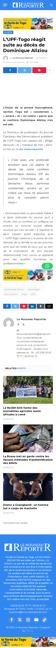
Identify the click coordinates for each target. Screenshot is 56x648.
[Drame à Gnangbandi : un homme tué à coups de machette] (28, 487)
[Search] (51, 5)
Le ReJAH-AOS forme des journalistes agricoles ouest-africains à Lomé (22, 411)
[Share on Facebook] (10, 70)
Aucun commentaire (15, 62)
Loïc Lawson (11, 294)
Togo (24, 294)
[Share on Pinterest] (39, 70)
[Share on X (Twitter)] (25, 70)
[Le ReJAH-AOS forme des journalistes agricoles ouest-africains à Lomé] (28, 390)
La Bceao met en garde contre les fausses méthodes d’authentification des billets (28, 460)
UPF (33, 294)
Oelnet (29, 630)
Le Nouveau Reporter (23, 58)
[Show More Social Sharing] (50, 70)
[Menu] (5, 5)
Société (8, 32)
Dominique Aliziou (14, 289)
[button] (47, 266)
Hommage (34, 289)
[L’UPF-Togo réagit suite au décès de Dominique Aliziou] (28, 89)
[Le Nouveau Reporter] (28, 5)
